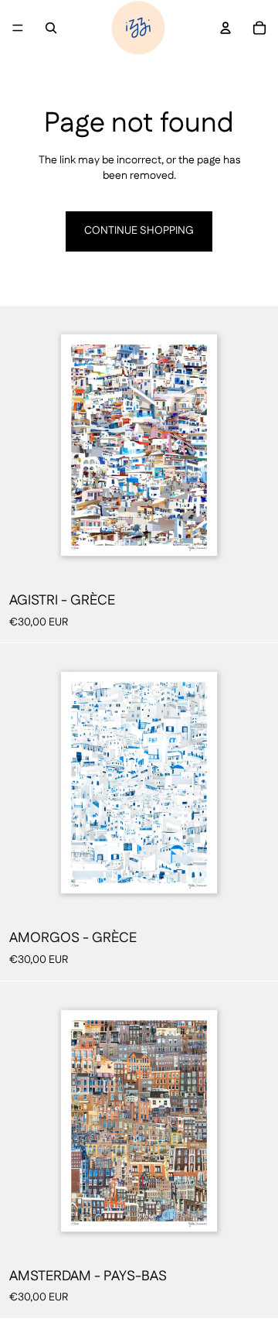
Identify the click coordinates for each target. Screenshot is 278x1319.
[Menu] (18, 28)
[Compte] (225, 28)
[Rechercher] (51, 28)
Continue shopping (139, 230)
